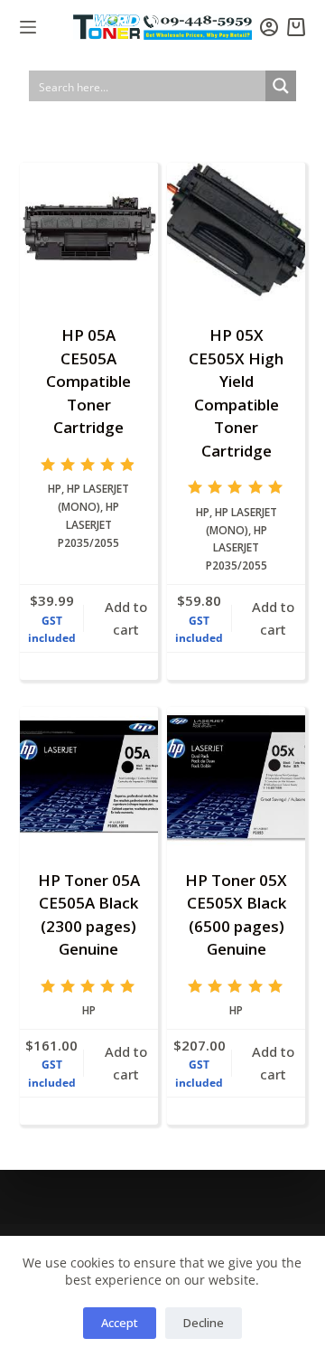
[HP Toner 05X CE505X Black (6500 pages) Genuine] (236, 776)
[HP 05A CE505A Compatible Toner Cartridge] (89, 232)
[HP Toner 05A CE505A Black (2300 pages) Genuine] (89, 776)
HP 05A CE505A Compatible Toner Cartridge (88, 381)
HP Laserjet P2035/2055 (88, 525)
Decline (203, 1323)
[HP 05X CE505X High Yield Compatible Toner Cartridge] (236, 232)
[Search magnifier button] (280, 86)
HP (54, 488)
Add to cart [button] (126, 618)
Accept (119, 1323)
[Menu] (28, 27)
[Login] (269, 27)
